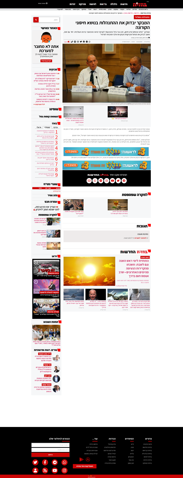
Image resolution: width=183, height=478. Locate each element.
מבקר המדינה (138, 37)
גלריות (132, 454)
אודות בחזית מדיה (110, 463)
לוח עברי (60, 9)
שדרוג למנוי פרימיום (110, 450)
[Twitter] (35, 462)
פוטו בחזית (102, 9)
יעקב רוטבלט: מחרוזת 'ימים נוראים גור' (45, 169)
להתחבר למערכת (140, 238)
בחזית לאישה (148, 457)
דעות (95, 9)
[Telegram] (55, 462)
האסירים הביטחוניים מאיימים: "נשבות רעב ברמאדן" (45, 142)
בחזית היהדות (147, 460)
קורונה (132, 37)
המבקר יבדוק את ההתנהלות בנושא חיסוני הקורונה (113, 25)
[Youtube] (55, 471)
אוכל (89, 9)
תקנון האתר (112, 460)
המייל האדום (112, 454)
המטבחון (131, 457)
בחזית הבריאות (147, 450)
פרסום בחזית (93, 444)
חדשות (136, 13)
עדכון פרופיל (112, 444)
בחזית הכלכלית (147, 454)
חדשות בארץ (128, 13)
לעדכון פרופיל (46, 61)
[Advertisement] (91, 411)
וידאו (132, 444)
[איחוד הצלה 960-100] (106, 155)
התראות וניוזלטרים (110, 447)
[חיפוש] (36, 19)
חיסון (144, 37)
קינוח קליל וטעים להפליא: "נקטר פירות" (46, 174)
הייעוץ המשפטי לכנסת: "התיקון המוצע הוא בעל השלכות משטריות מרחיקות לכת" (44, 147)
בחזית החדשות (146, 13)
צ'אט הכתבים (143, 9)
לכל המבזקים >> (39, 104)
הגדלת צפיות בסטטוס (91, 454)
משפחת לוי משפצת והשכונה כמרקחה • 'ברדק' (45, 131)
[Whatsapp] (64, 462)
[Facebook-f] (45, 462)
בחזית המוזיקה (147, 463)
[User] (35, 471)
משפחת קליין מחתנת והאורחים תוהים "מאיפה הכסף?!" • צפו (44, 153)
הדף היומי (76, 9)
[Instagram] (64, 471)
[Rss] (45, 471)
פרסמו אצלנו (112, 457)
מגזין (110, 9)
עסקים (116, 9)
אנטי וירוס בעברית (92, 450)
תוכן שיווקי (131, 463)
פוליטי (128, 9)
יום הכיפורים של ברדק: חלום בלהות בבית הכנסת (45, 137)
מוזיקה (84, 9)
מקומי (122, 9)
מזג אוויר (68, 9)
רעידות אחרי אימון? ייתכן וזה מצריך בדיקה (45, 158)
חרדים (135, 9)
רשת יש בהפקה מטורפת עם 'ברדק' (45, 164)
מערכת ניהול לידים (92, 447)
